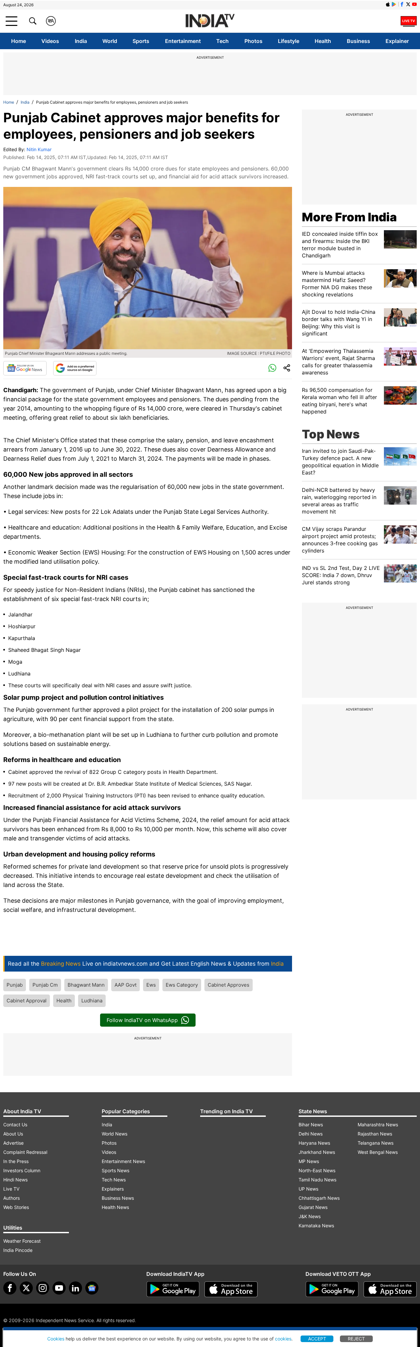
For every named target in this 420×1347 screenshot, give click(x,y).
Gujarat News (313, 1207)
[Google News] (25, 368)
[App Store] (231, 1289)
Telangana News (375, 1143)
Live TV (11, 1189)
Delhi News (311, 1133)
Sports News (115, 1170)
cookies (283, 1338)
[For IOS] (390, 1289)
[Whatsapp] (272, 368)
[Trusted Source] (74, 368)
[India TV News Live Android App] (173, 1289)
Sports (141, 41)
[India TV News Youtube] (414, 4)
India (81, 41)
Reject (356, 1338)
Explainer (397, 41)
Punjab (15, 985)
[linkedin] (75, 1288)
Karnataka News (316, 1225)
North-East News (317, 1170)
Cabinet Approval (27, 1000)
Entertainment (183, 41)
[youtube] (59, 1288)
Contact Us (15, 1124)
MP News (309, 1161)
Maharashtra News (378, 1124)
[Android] (394, 4)
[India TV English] (210, 21)
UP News (308, 1189)
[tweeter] (26, 1288)
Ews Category (182, 985)
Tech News (114, 1179)
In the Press (16, 1161)
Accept (317, 1338)
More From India (349, 217)
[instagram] (42, 1288)
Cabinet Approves (228, 985)
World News (114, 1133)
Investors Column (21, 1170)
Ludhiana (91, 1000)
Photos (253, 41)
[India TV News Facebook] (402, 4)
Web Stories (16, 1207)
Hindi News (15, 1179)
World (109, 41)
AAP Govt (125, 985)
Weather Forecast (22, 1241)
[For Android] (332, 1289)
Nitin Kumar (39, 149)
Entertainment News (123, 1161)
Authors (11, 1198)
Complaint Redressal (25, 1152)
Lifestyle (288, 41)
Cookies (55, 1338)
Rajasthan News (375, 1133)
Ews (151, 985)
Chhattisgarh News (319, 1198)
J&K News (310, 1216)
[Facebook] (9, 1288)
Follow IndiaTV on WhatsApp (142, 1020)
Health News (115, 1207)
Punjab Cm (45, 985)
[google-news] (91, 1288)
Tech (222, 41)
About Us (13, 1133)
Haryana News (314, 1143)
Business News (118, 1198)
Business (358, 41)
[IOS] (388, 4)
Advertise (13, 1143)
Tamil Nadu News (317, 1179)
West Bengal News (378, 1152)
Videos (50, 41)
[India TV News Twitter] (408, 4)
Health (323, 41)
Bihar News (311, 1124)
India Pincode (17, 1250)
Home (18, 41)
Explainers (113, 1189)
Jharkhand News (317, 1152)
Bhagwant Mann (86, 985)
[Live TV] (409, 21)
